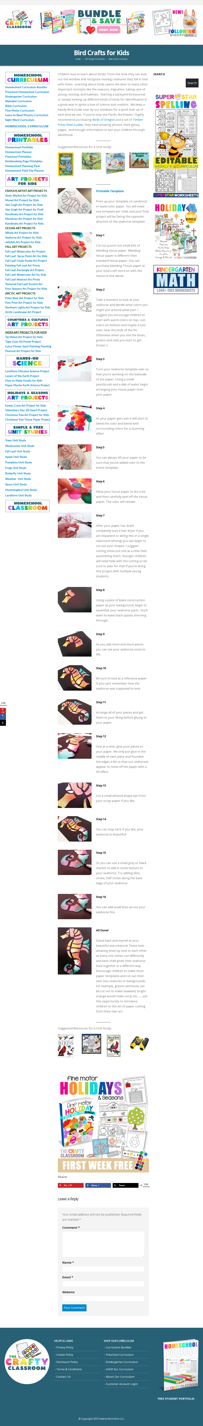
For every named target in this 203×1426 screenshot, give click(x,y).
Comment (71, 1228)
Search (159, 74)
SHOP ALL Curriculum (119, 1369)
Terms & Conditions (69, 1369)
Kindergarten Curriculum (122, 1362)
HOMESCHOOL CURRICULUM (26, 126)
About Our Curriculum (120, 1376)
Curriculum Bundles (118, 1347)
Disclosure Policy (67, 1362)
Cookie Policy (64, 1354)
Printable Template (110, 191)
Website (68, 1292)
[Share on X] (3, 723)
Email (67, 1277)
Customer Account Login (122, 1384)
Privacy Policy (65, 1347)
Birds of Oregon (103, 120)
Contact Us (63, 1376)
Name (68, 1262)
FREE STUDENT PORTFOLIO (176, 1398)
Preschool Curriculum (120, 1354)
